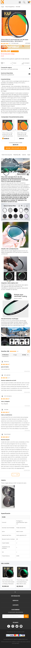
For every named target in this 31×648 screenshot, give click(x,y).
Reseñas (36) (16, 154)
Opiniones (14, 43)
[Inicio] (2, 2)
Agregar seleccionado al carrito (15, 148)
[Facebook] (8, 626)
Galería (24, 154)
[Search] (24, 2)
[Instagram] (12, 626)
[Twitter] (16, 626)
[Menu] (20, 2)
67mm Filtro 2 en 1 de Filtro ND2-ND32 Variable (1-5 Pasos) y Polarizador (8, 582)
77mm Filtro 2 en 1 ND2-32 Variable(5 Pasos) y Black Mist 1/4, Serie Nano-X (22, 582)
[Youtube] (21, 626)
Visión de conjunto (7, 154)
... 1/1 (16, 474)
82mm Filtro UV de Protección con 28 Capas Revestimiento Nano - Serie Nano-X (22, 135)
